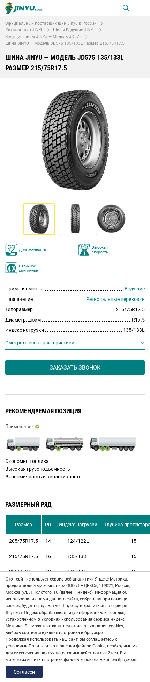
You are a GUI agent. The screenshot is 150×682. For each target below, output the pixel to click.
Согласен (24, 672)
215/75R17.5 (23, 556)
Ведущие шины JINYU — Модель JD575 (43, 36)
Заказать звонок (75, 367)
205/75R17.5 (23, 541)
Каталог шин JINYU (24, 30)
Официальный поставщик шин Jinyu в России (51, 23)
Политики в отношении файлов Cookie (67, 646)
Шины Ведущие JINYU (74, 30)
